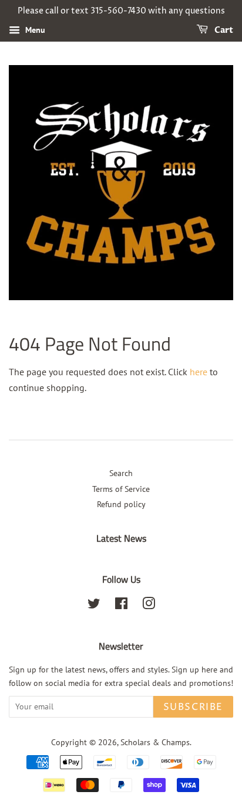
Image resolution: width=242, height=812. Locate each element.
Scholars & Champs (155, 742)
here (198, 372)
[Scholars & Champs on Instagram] (148, 605)
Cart (223, 30)
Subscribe (193, 707)
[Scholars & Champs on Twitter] (94, 605)
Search (121, 473)
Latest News (121, 538)
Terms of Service (121, 489)
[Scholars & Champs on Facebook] (121, 605)
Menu (34, 30)
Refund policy (121, 504)
